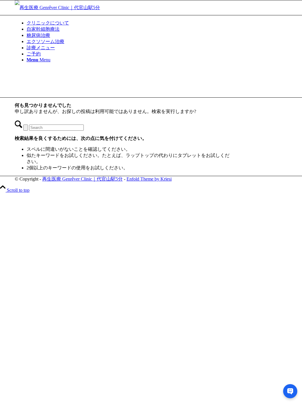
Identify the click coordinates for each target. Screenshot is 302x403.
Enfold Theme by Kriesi (149, 178)
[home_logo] (57, 7)
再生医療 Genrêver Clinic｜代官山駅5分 (82, 178)
